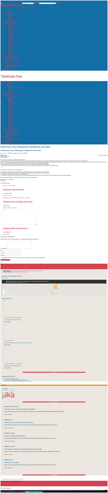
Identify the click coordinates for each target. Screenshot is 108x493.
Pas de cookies (33, 491)
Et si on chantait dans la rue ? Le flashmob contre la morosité (17, 342)
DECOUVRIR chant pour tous (28, 6)
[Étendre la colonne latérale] (1, 262)
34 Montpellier (11, 38)
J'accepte (27, 491)
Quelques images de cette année (19, 379)
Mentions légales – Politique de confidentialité (13, 479)
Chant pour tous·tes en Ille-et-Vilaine (12, 319)
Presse (9, 19)
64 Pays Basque (11, 45)
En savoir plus (39, 491)
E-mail (2, 252)
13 (7, 394)
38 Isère (10, 41)
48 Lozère (10, 42)
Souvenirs (8, 12)
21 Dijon (10, 35)
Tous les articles (9, 11)
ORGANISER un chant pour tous (10, 56)
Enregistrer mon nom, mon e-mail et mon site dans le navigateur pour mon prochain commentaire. (23, 257)
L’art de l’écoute (14, 378)
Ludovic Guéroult (8, 195)
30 (13, 397)
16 (13, 394)
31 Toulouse (10, 37)
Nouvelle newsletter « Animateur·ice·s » (13, 365)
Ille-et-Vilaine (7, 317)
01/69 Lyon (10, 25)
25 (4, 397)
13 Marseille (10, 32)
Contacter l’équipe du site (11, 64)
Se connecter (6, 70)
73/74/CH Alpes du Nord (13, 46)
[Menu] (22, 1)
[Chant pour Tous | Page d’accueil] (11, 5)
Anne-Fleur (4, 153)
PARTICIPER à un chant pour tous (10, 21)
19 (6, 395)
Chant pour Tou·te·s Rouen (13, 190)
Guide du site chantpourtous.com (13, 20)
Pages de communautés (16, 317)
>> (13, 388)
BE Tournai (10, 54)
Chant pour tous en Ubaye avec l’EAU (17, 202)
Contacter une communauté (12, 66)
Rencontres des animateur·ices (15, 13)
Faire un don (6, 67)
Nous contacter (6, 63)
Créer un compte (6, 68)
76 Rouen (10, 48)
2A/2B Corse (11, 24)
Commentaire (3, 248)
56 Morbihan (11, 44)
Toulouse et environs (8, 340)
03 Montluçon (11, 28)
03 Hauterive (11, 27)
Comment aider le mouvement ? (15, 228)
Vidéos (9, 14)
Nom (1, 250)
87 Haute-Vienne (12, 49)
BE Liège (10, 51)
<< (2, 388)
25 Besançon (11, 36)
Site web (2, 255)
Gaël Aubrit (7, 234)
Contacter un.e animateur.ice (12, 65)
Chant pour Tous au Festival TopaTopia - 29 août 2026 (19, 409)
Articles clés (8, 10)
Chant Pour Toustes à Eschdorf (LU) (14, 435)
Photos (9, 16)
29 (11, 397)
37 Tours (10, 40)
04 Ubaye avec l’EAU (13, 29)
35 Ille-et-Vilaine (11, 39)
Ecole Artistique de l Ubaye (11, 207)
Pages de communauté (11, 23)
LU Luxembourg (11, 55)
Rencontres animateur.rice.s (10, 363)
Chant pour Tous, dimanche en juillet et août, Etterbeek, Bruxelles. (23, 449)
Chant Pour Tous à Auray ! (11, 462)
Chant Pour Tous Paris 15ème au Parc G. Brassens (18, 422)
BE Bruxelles (11, 50)
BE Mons (10, 53)
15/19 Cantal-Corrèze (13, 33)
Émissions (10, 18)
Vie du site (19, 363)
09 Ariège (10, 31)
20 (7, 395)
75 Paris (10, 47)
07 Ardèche (10, 30)
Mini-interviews (11, 15)
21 (9, 395)
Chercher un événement (11, 22)
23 (13, 395)
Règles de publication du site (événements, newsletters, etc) (12, 59)
